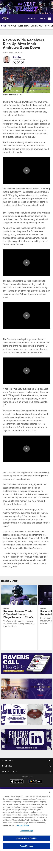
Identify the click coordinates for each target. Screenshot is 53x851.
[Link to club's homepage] (5, 17)
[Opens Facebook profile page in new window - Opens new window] (14, 62)
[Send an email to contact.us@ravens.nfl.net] (22, 62)
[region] (26, 820)
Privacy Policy (23, 825)
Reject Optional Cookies (26, 838)
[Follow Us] (26, 739)
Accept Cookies (26, 846)
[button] (26, 170)
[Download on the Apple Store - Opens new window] (17, 781)
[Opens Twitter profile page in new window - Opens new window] (18, 62)
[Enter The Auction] (26, 714)
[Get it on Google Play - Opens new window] (35, 782)
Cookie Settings (26, 830)
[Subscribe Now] (26, 663)
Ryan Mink (17, 57)
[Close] (50, 792)
